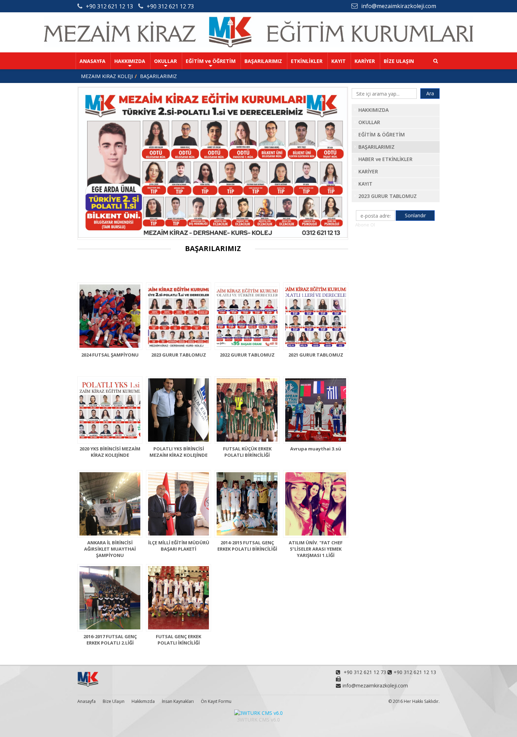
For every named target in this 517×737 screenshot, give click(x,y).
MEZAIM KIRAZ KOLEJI (107, 76)
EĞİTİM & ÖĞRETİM (381, 134)
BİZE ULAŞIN (399, 61)
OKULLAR (165, 61)
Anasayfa (86, 701)
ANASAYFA (92, 61)
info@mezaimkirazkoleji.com (398, 6)
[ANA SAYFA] (258, 45)
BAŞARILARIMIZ (263, 61)
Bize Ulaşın (114, 701)
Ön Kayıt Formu (216, 701)
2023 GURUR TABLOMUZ (387, 196)
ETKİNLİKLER (307, 61)
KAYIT (338, 61)
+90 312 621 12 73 (170, 6)
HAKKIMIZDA (129, 61)
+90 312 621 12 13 (109, 6)
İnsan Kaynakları (178, 701)
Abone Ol (365, 225)
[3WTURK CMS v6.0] (258, 713)
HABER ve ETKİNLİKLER (385, 159)
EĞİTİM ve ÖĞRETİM (211, 61)
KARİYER (365, 61)
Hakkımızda (143, 701)
